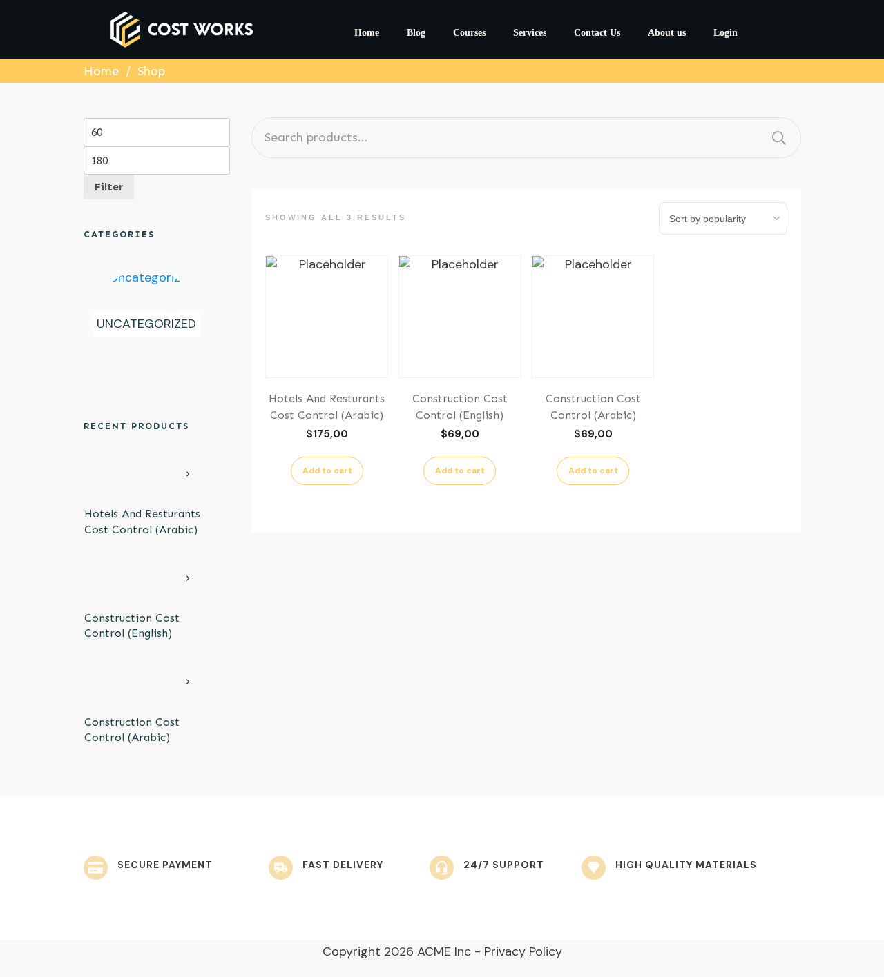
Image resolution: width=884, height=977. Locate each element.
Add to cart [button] (327, 470)
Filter (109, 186)
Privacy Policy (523, 951)
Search (779, 137)
